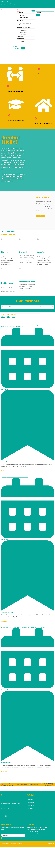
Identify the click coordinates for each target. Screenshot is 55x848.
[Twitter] (5, 816)
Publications (23, 34)
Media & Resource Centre (23, 27)
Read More (4, 471)
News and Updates (6, 462)
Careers (22, 41)
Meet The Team (24, 17)
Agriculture (4, 612)
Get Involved (20, 38)
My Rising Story (11, 612)
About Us (22, 15)
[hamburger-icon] (33, 10)
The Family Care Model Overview (25, 24)
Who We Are (20, 12)
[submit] (2, 838)
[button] (27, 57)
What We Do (20, 20)
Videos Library (23, 32)
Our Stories (20, 36)
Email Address (4, 833)
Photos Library (23, 30)
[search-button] (38, 15)
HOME (18, 11)
